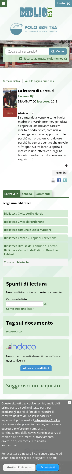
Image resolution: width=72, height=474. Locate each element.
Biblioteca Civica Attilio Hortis (23, 213)
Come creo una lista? (20, 309)
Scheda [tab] (27, 194)
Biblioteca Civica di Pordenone (24, 222)
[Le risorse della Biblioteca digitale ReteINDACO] (21, 347)
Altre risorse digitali (36, 368)
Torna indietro (11, 81)
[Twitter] (65, 180)
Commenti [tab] (42, 194)
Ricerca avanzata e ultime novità (45, 58)
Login (61, 3)
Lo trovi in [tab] (11, 194)
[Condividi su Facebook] (59, 180)
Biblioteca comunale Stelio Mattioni (27, 230)
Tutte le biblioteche (16, 262)
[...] (31, 159)
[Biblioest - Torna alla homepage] (36, 12)
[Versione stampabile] (53, 181)
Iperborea (44, 101)
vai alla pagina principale (40, 81)
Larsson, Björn (27, 96)
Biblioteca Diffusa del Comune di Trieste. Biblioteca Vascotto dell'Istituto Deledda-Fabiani (31, 250)
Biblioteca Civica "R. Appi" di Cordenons (30, 238)
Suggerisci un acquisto (33, 385)
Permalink (60, 173)
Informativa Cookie (47, 420)
